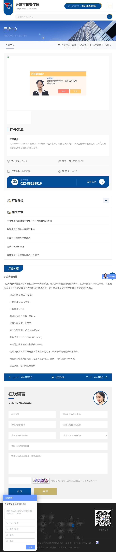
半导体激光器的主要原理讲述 (21, 229)
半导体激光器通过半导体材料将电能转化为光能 (29, 220)
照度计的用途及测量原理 (18, 238)
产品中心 (10, 45)
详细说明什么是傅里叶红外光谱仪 (23, 255)
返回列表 (60, 377)
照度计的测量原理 (15, 246)
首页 (74, 45)
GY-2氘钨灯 (26, 377)
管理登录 (62, 547)
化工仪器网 (51, 547)
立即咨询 (91, 182)
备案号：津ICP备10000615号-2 (79, 543)
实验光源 (109, 45)
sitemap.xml (74, 547)
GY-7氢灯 (98, 377)
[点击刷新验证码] (41, 481)
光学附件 (97, 45)
